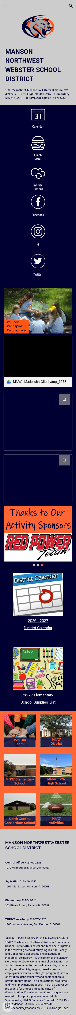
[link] (38, 361)
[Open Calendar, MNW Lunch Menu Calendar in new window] (64, 399)
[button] (5, 6)
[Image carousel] (38, 311)
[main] (38, 73)
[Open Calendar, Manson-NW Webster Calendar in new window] (64, 460)
